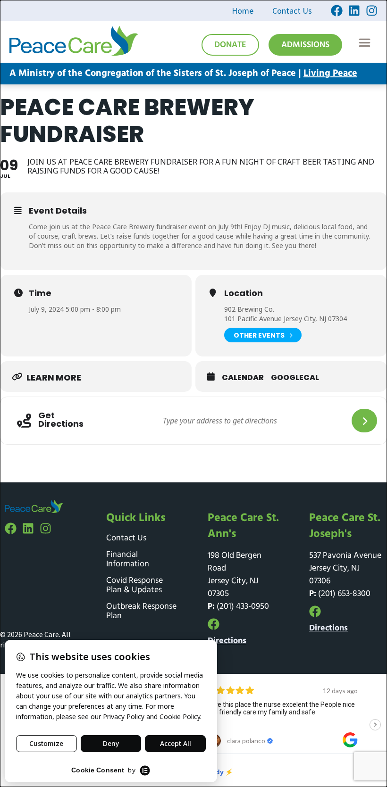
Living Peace (330, 73)
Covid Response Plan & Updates (134, 586)
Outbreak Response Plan (141, 612)
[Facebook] (337, 11)
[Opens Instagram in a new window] (372, 11)
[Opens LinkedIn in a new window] (354, 11)
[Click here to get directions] (364, 420)
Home (242, 10)
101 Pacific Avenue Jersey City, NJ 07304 (285, 318)
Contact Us (292, 10)
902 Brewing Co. (249, 309)
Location (243, 293)
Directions (227, 641)
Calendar (243, 377)
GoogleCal (295, 377)
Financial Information (127, 560)
